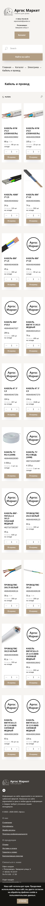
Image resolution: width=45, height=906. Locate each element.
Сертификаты (7, 826)
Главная (6, 67)
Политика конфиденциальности (14, 834)
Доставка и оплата (9, 848)
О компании (7, 822)
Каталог (19, 67)
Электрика (33, 67)
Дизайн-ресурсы (8, 830)
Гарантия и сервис (9, 852)
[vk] (3, 790)
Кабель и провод (11, 70)
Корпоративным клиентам (12, 856)
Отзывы (5, 844)
